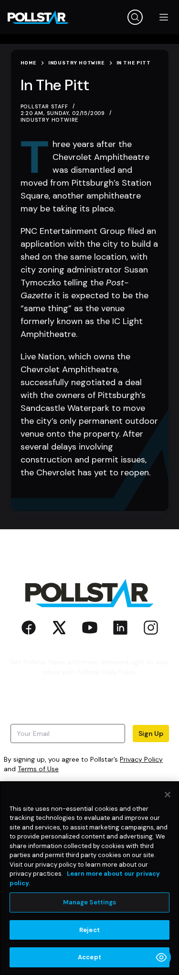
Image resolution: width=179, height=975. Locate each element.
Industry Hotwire (50, 119)
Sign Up (150, 733)
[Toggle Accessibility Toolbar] (161, 957)
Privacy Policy (141, 759)
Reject (89, 930)
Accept (89, 957)
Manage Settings (89, 902)
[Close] (167, 794)
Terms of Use (38, 769)
